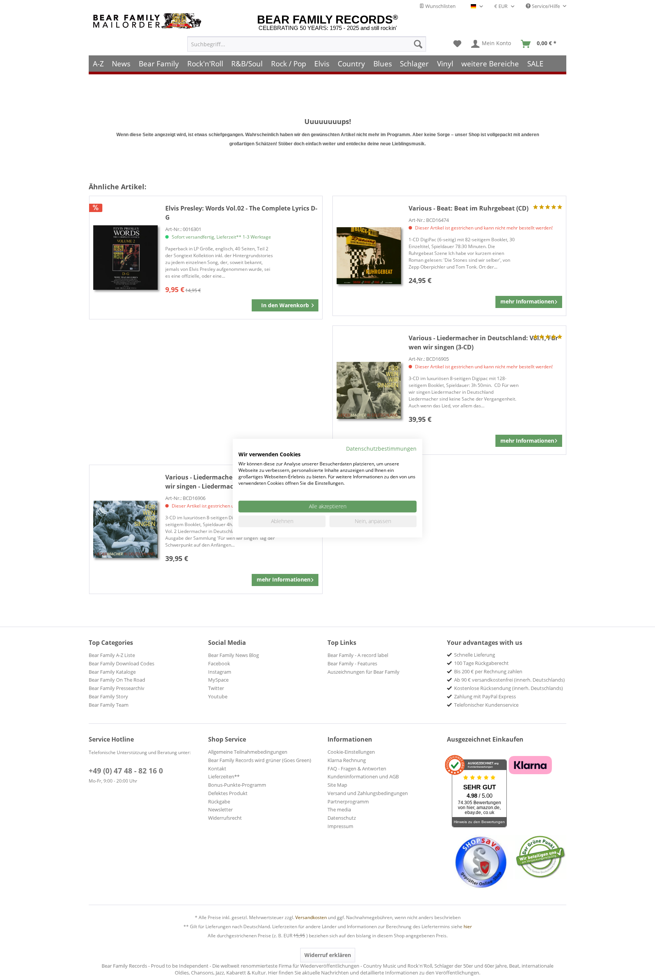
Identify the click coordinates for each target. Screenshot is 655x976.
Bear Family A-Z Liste (112, 655)
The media (339, 809)
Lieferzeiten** (224, 776)
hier (468, 926)
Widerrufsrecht (225, 817)
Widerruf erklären (327, 955)
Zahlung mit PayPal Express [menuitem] (485, 696)
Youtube (217, 696)
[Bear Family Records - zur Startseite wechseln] (148, 21)
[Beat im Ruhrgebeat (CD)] (369, 256)
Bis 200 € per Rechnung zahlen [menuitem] (488, 671)
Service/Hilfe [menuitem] (546, 6)
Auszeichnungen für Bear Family (364, 671)
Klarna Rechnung (347, 760)
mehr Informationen (527, 301)
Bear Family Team (108, 704)
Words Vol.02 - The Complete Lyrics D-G (241, 213)
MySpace (218, 679)
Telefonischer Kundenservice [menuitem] (486, 704)
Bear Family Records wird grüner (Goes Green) (259, 760)
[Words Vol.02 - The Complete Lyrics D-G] (125, 258)
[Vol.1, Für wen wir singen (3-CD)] (369, 390)
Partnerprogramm (348, 801)
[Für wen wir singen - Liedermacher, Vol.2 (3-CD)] (125, 529)
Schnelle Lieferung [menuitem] (474, 654)
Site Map (337, 784)
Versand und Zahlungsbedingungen (368, 793)
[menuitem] (306, 44)
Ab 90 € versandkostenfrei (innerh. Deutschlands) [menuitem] (509, 679)
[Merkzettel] (457, 44)
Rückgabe (219, 801)
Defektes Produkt (228, 793)
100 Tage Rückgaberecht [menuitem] (481, 663)
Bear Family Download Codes (121, 663)
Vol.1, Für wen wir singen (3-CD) (483, 342)
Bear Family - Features (352, 663)
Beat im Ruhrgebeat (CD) (468, 208)
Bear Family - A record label (358, 655)
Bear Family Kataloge (112, 671)
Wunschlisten (440, 6)
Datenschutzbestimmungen (381, 448)
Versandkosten (311, 917)
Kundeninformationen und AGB (363, 776)
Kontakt (217, 768)
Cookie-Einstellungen (351, 751)
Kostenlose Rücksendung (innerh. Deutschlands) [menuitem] (508, 688)
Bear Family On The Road (117, 679)
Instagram (219, 671)
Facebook (219, 663)
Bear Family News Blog (233, 655)
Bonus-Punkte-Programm (237, 784)
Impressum (340, 826)
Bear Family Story (108, 696)
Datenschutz (342, 817)
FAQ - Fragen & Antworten (357, 768)
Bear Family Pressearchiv (116, 688)
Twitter (216, 688)
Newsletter (220, 809)
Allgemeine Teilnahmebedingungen (247, 751)
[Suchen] (418, 44)
